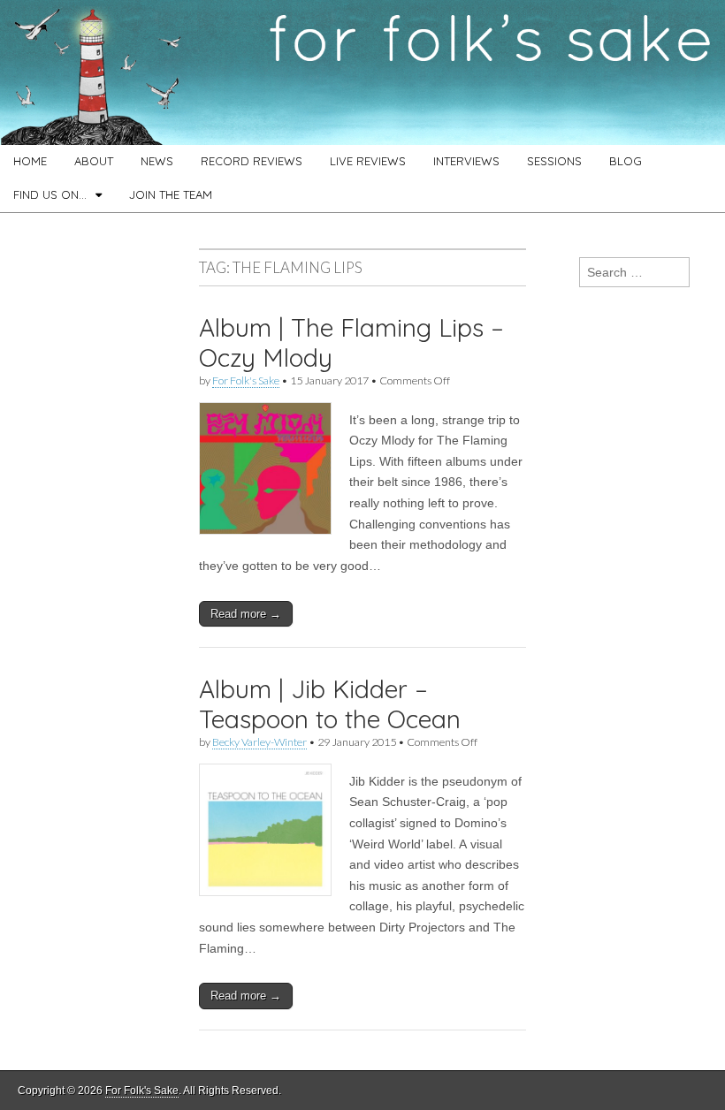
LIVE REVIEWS (368, 161)
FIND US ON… (50, 194)
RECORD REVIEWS (251, 161)
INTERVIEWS (466, 161)
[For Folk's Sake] (362, 72)
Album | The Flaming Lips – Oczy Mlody (351, 342)
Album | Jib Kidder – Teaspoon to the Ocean (330, 703)
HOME (30, 161)
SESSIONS (554, 161)
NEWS (157, 161)
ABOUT (93, 161)
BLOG (625, 161)
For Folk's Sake (245, 380)
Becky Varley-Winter (259, 742)
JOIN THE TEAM (170, 194)
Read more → (245, 613)
